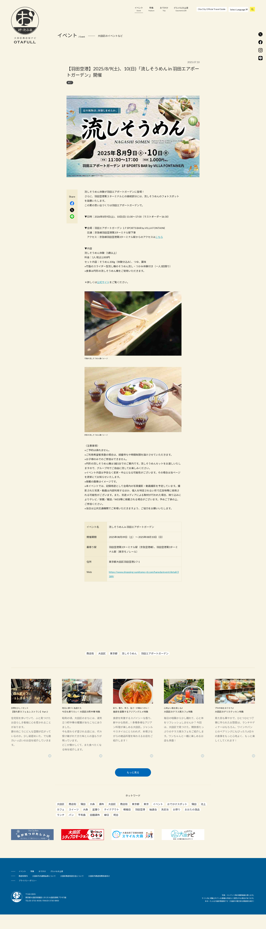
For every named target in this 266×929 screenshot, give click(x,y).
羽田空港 (140, 809)
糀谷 (115, 814)
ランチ (60, 814)
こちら (159, 236)
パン (71, 814)
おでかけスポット (177, 804)
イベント (139, 9)
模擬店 (127, 809)
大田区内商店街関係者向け (99, 876)
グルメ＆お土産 (181, 9)
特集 (151, 9)
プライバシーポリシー (28, 880)
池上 (203, 804)
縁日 (106, 814)
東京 (146, 804)
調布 (101, 804)
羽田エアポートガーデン (154, 653)
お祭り (176, 809)
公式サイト (103, 282)
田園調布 (95, 814)
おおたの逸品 (192, 809)
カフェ (60, 809)
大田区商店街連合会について (72, 876)
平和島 (82, 814)
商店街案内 (23, 876)
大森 (92, 804)
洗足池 (165, 809)
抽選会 (153, 809)
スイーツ (74, 809)
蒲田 (82, 804)
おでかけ (164, 9)
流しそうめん (129, 653)
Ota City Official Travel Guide (211, 9)
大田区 (102, 653)
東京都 (113, 653)
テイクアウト (111, 809)
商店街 (90, 653)
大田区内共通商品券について (44, 876)
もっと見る (133, 772)
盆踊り (96, 809)
